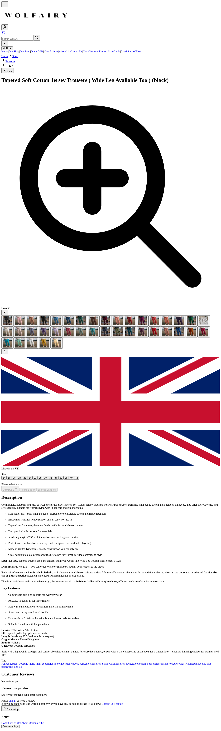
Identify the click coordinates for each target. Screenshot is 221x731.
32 (50, 478)
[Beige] (32, 320)
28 (40, 478)
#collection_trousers (16, 663)
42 (76, 478)
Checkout (93, 51)
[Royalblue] (179, 331)
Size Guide (114, 51)
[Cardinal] (130, 320)
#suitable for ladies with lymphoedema (179, 663)
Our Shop (14, 51)
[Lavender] (32, 331)
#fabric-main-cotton (38, 663)
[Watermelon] (20, 343)
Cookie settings (10, 726)
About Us (64, 51)
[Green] (191, 320)
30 (45, 478)
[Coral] (154, 320)
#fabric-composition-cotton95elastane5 (70, 663)
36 (61, 478)
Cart (85, 51)
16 (9, 478)
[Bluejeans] (69, 320)
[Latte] (20, 331)
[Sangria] (204, 331)
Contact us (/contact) (113, 703)
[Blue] (56, 320)
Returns (103, 51)
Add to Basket (28, 489)
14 (4, 478)
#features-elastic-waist (103, 663)
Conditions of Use (131, 51)
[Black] (44, 320)
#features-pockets (124, 663)
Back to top (12, 709)
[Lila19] (44, 331)
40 (71, 478)
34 (56, 478)
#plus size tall (14, 666)
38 (66, 478)
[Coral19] (167, 320)
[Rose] (167, 331)
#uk (3, 663)
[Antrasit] (7, 320)
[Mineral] (81, 331)
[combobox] (4, 43)
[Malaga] (69, 331)
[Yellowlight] (56, 343)
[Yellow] (44, 343)
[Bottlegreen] (81, 320)
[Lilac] (56, 331)
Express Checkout (47, 489)
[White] (32, 343)
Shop (15, 56)
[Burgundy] (105, 320)
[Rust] (191, 331)
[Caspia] (142, 320)
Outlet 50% (37, 51)
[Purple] (142, 331)
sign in (12, 700)
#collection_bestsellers (146, 663)
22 (24, 478)
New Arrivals (51, 51)
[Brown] (93, 320)
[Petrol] (130, 331)
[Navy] (105, 331)
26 (35, 478)
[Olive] (118, 331)
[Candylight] (118, 320)
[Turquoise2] (7, 343)
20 (19, 478)
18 (14, 478)
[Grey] (204, 320)
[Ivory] (7, 331)
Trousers (10, 61)
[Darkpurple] (179, 320)
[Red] (154, 331)
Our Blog (25, 51)
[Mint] (93, 331)
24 (30, 478)
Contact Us (76, 51)
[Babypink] (20, 320)
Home (4, 51)
